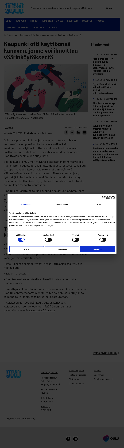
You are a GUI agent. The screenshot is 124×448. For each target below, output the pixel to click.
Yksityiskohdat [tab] (62, 204)
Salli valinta (62, 249)
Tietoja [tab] (98, 204)
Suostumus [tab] (26, 204)
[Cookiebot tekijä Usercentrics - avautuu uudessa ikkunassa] (104, 197)
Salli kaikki (97, 249)
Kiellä (26, 249)
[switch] (48, 240)
